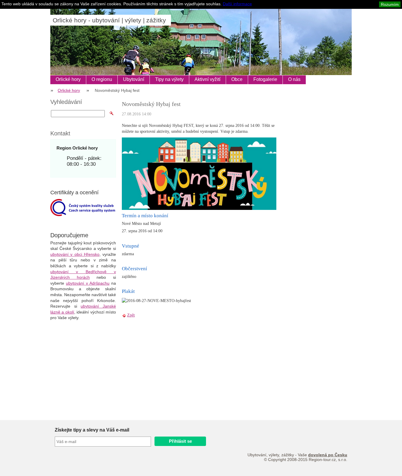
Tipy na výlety (169, 79)
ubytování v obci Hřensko (74, 254)
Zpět (131, 315)
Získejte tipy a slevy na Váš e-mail (92, 429)
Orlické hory (68, 79)
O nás (294, 79)
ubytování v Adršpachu (87, 283)
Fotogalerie (265, 79)
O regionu (102, 79)
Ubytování (133, 79)
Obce (236, 79)
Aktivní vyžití (207, 79)
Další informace (237, 3)
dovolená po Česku (327, 454)
